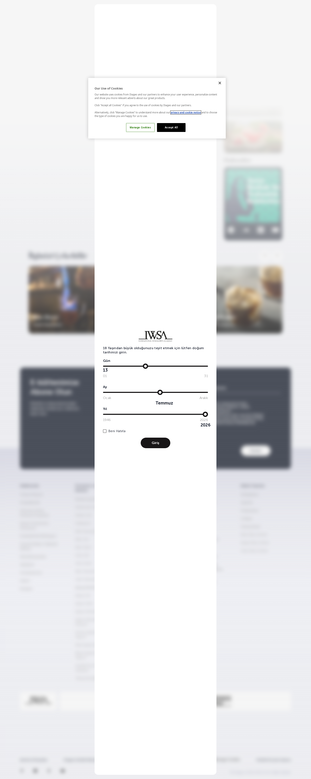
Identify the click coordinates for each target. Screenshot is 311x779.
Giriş (155, 443)
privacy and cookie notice (186, 112)
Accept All (171, 127)
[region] (157, 108)
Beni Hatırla (116, 431)
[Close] (219, 83)
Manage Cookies (140, 127)
